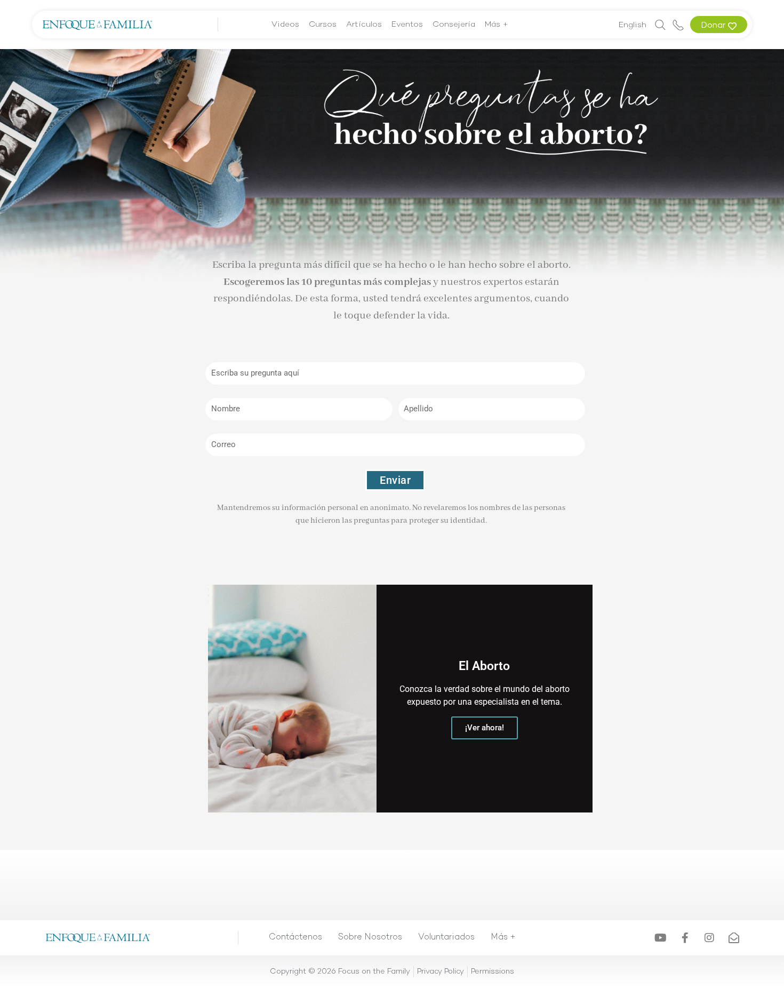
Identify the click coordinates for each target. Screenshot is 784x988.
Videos (285, 24)
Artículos (364, 24)
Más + (496, 24)
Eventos (407, 24)
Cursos (323, 24)
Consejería (454, 24)
